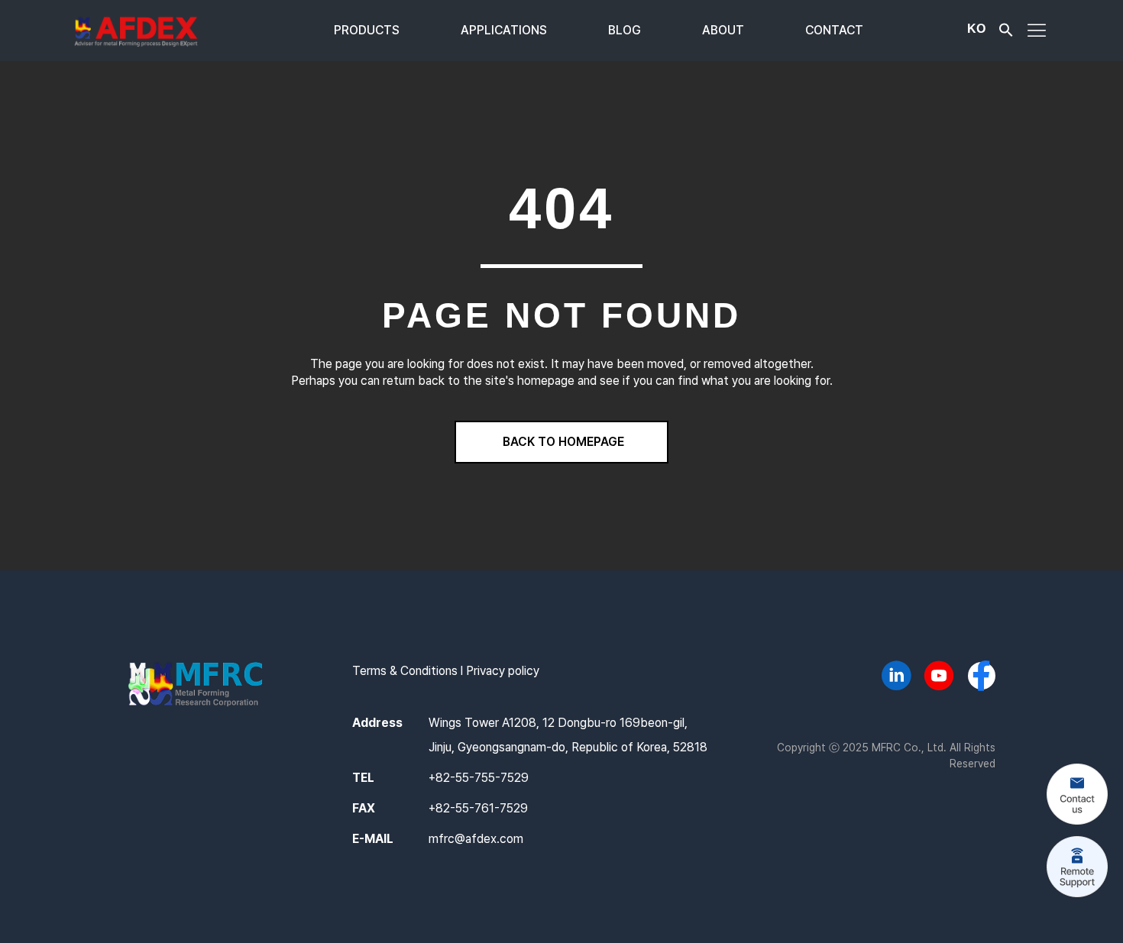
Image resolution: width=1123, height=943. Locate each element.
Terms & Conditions (405, 671)
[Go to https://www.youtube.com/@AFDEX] (939, 678)
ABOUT (723, 30)
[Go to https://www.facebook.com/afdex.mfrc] (981, 677)
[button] (1006, 33)
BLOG (624, 30)
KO (976, 28)
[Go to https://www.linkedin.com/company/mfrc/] (896, 678)
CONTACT (834, 30)
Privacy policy (502, 671)
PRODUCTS (367, 30)
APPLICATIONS (504, 30)
